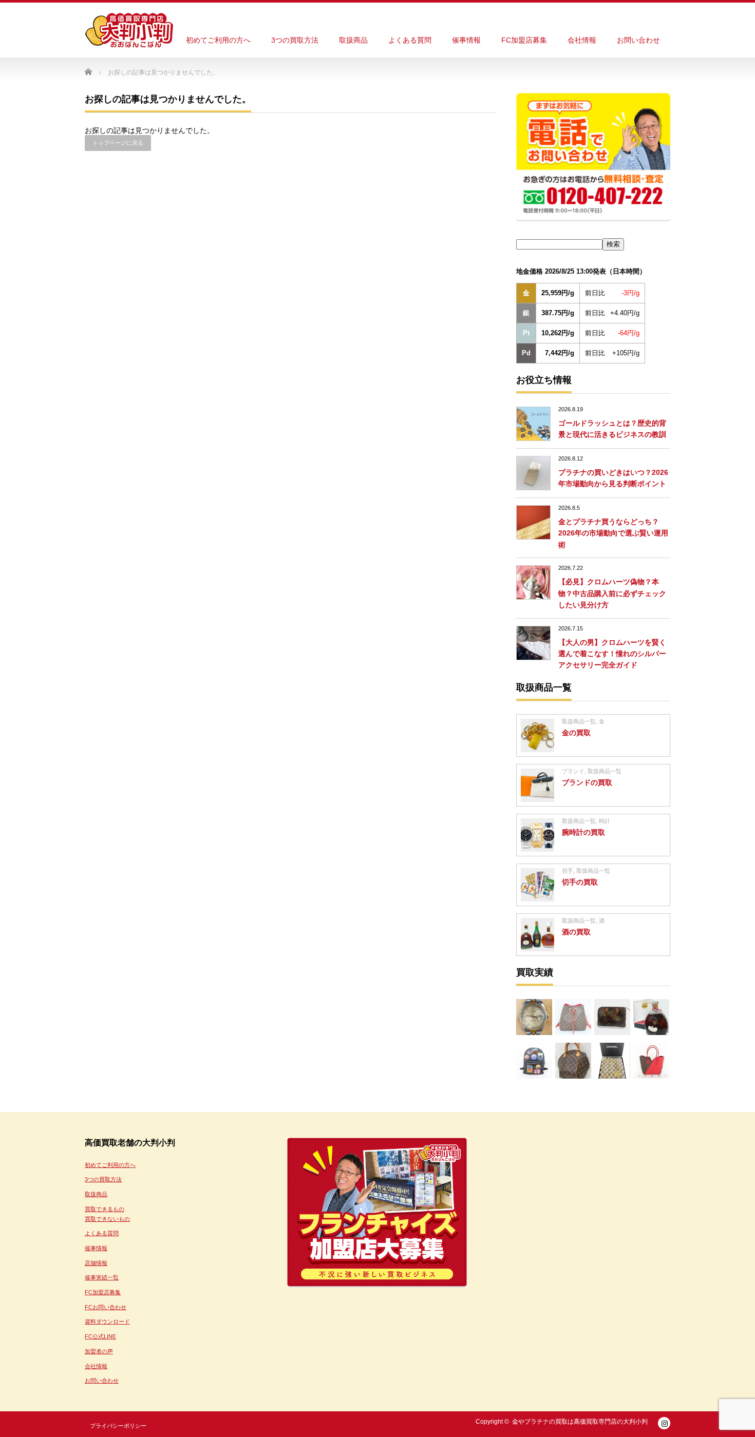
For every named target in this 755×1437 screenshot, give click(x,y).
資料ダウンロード (107, 1321)
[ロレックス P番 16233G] (534, 1017)
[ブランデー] (651, 1017)
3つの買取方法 (294, 40)
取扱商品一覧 (579, 721)
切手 (567, 871)
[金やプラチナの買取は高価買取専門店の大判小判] (129, 31)
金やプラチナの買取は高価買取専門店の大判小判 (580, 1421)
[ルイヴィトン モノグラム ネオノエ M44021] (573, 1017)
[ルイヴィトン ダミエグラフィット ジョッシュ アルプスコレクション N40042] (534, 1061)
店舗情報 (96, 1263)
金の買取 (576, 733)
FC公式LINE (100, 1336)
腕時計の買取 (583, 832)
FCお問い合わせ (105, 1307)
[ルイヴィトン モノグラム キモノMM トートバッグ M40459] (651, 1061)
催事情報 (466, 40)
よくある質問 (409, 40)
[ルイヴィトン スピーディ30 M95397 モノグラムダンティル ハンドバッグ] (612, 1017)
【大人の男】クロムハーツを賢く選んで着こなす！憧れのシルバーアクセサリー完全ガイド (612, 653)
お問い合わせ (638, 40)
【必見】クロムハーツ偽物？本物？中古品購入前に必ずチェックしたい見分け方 (612, 593)
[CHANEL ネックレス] (612, 1061)
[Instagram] (664, 1423)
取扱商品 (353, 40)
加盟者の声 (99, 1351)
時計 (604, 821)
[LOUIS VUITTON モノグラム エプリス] (573, 1061)
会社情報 (582, 40)
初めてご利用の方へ (218, 40)
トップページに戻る (117, 143)
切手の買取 (580, 882)
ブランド (573, 771)
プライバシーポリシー (118, 1426)
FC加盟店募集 (524, 40)
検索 (613, 244)
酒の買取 (576, 932)
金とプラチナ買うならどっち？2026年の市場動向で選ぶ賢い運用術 (613, 533)
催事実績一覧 (102, 1277)
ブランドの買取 (587, 782)
